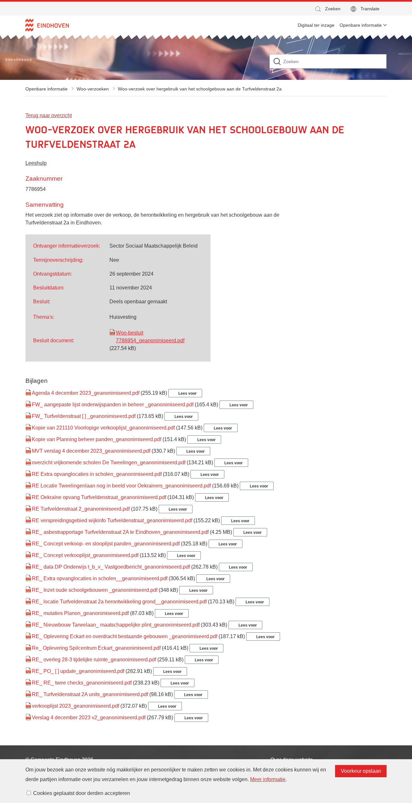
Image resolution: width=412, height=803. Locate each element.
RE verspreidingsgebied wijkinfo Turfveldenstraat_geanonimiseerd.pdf (112, 520)
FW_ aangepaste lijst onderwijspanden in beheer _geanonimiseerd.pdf (112, 404)
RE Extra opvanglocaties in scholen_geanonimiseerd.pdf (97, 474)
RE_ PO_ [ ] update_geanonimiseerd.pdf (78, 671)
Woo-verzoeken (93, 88)
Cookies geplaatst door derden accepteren (81, 793)
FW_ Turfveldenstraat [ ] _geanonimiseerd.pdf (84, 416)
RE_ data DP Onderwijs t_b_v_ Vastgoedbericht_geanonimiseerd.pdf (111, 567)
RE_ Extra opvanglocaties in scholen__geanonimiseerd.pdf (99, 578)
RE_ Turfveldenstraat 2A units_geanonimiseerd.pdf (90, 694)
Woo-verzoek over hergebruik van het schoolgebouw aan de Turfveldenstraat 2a (200, 88)
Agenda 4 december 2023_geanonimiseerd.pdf (85, 393)
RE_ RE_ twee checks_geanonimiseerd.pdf (82, 682)
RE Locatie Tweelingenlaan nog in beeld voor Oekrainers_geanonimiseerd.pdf (121, 485)
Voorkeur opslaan (361, 771)
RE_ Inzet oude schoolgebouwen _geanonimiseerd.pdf (94, 590)
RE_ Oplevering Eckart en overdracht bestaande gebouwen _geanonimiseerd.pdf (124, 636)
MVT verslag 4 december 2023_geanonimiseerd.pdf (91, 451)
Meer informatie (268, 779)
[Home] (47, 25)
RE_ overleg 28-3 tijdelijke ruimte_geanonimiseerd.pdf (94, 659)
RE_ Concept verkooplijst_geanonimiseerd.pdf (85, 555)
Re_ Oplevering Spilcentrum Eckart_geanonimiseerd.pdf (96, 648)
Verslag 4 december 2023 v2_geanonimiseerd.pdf (88, 717)
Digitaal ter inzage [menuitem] (316, 25)
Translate (369, 8)
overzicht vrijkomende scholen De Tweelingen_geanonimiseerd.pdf (108, 462)
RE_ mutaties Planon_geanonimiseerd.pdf (80, 613)
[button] (327, 8)
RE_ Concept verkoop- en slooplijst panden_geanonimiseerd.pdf (106, 543)
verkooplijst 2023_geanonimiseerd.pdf (75, 706)
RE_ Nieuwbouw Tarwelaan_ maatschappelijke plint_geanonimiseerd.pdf (116, 625)
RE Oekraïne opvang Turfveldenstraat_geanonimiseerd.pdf (99, 497)
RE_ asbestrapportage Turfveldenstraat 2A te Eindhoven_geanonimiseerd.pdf (120, 532)
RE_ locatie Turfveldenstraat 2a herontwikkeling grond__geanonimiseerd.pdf (119, 601)
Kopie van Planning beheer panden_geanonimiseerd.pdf (96, 439)
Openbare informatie (46, 88)
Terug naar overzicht (48, 115)
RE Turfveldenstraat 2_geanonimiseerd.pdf (81, 509)
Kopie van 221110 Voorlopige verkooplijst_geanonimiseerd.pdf (103, 427)
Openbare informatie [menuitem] (361, 25)
